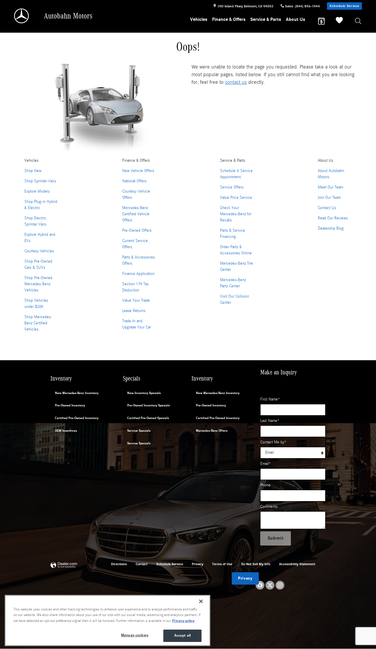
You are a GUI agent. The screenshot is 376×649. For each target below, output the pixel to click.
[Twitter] (270, 585)
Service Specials (138, 431)
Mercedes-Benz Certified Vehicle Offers (136, 214)
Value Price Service (236, 197)
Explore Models (37, 191)
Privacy (197, 564)
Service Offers (232, 187)
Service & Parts (265, 19)
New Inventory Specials (144, 393)
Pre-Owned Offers (137, 230)
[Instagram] (280, 585)
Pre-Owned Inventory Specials (148, 405)
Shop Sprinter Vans (40, 181)
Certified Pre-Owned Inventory (76, 418)
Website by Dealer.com (64, 565)
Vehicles (198, 19)
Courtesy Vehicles (39, 251)
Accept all (182, 635)
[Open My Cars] (338, 21)
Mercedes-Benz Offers (211, 431)
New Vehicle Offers (138, 170)
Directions (119, 564)
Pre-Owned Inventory (70, 405)
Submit (276, 538)
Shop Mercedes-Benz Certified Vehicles (38, 323)
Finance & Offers (229, 19)
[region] (107, 620)
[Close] (200, 601)
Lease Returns (133, 310)
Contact (141, 564)
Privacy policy (183, 620)
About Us (295, 19)
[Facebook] (260, 585)
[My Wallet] (321, 21)
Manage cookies (134, 635)
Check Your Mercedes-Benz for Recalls (235, 214)
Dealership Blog (331, 228)
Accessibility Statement (297, 564)
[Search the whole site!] (358, 21)
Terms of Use (222, 564)
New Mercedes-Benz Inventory (76, 393)
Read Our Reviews (333, 218)
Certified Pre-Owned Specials (148, 418)
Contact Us (327, 208)
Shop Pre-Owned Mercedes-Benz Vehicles (38, 284)
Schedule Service (344, 6)
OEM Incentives (66, 431)
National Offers (134, 181)
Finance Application (138, 273)
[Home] (22, 16)
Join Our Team (329, 197)
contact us (236, 82)
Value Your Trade (136, 300)
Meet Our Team (330, 187)
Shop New (32, 170)
